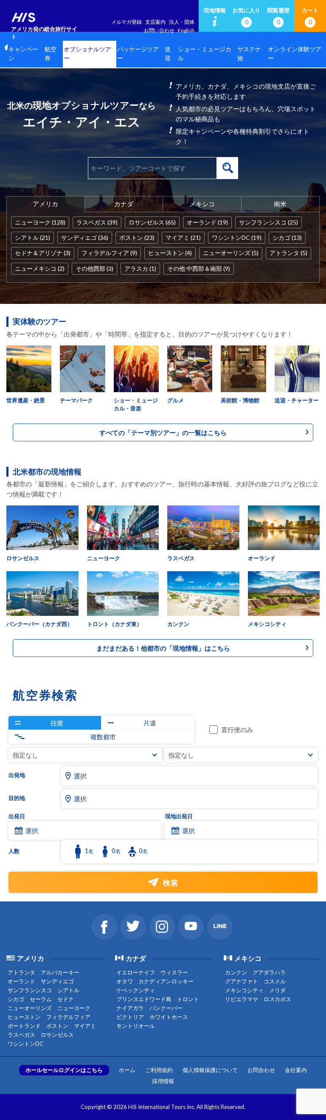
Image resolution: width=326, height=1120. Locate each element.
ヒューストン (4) (170, 252)
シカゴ (16, 999)
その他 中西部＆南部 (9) (198, 268)
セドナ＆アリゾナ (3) (42, 252)
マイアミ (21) (183, 237)
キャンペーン (23, 54)
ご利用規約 (159, 1070)
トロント (188, 999)
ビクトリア (130, 1016)
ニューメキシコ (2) (40, 268)
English (186, 30)
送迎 (168, 54)
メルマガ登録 (126, 22)
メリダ (277, 990)
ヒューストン (24, 1016)
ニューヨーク (73, 1008)
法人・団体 (181, 22)
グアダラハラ (269, 972)
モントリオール (135, 1025)
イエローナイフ (135, 972)
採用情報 (163, 1081)
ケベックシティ (135, 990)
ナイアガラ (130, 1008)
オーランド (21, 981)
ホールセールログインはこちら (64, 1070)
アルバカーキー (60, 972)
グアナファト (241, 981)
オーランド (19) (207, 222)
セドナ (65, 999)
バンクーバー (166, 1008)
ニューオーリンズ (30, 1008)
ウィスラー (174, 972)
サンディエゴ (57, 981)
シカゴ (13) (287, 237)
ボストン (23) (137, 237)
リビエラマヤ (241, 999)
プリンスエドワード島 (143, 999)
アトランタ (21, 972)
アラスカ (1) (140, 268)
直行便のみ (237, 729)
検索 (227, 168)
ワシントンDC (25, 1043)
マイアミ (85, 1025)
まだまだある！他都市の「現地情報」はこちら (163, 648)
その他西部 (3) (94, 268)
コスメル (275, 981)
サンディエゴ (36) (84, 237)
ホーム (127, 1070)
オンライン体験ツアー (294, 54)
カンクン (236, 972)
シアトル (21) (32, 237)
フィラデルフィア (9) (109, 252)
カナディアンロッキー (166, 981)
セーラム (41, 999)
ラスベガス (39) (97, 222)
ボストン (57, 1025)
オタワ (124, 981)
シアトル (68, 990)
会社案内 (296, 1070)
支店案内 (155, 22)
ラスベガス (21, 1034)
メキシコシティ (244, 990)
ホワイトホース (168, 1016)
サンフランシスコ (30, 990)
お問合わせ (261, 1070)
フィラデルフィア (68, 1016)
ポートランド (24, 1025)
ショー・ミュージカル (204, 54)
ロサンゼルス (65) (152, 222)
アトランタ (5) (288, 252)
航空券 (50, 54)
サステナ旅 (249, 54)
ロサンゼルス (57, 1034)
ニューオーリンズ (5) (231, 252)
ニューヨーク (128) (40, 222)
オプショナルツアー (87, 54)
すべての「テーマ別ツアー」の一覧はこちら (163, 432)
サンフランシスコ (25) (268, 222)
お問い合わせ (159, 30)
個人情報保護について (210, 1070)
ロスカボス (277, 999)
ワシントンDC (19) (236, 237)
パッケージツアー (138, 54)
